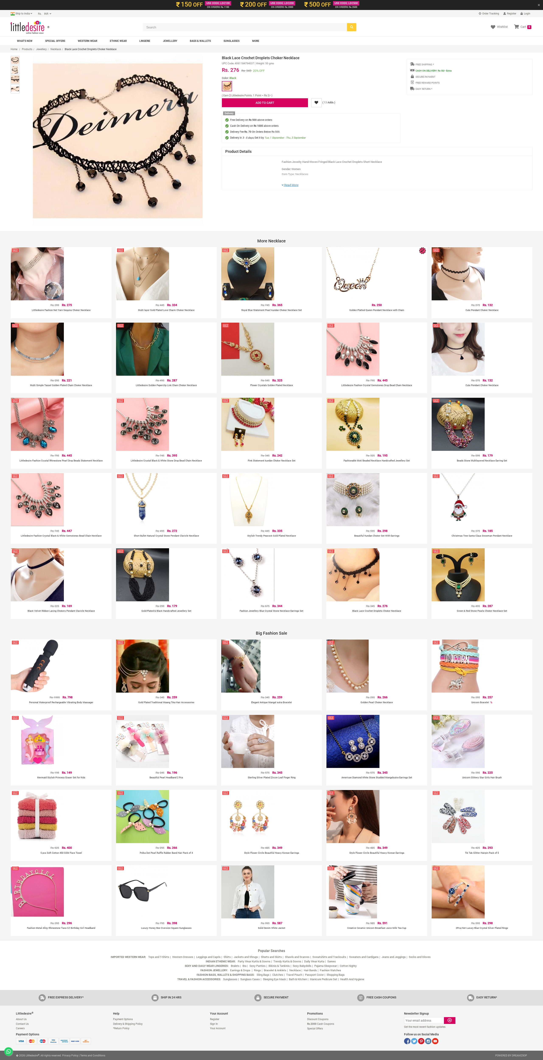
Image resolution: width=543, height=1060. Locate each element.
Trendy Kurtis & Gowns (287, 961)
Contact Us (22, 1023)
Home (14, 49)
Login (526, 13)
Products (27, 49)
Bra (244, 966)
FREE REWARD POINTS (428, 82)
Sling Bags (263, 975)
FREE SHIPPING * (425, 64)
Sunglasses (231, 40)
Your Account (217, 1028)
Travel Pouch (294, 975)
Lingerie (144, 40)
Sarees (331, 961)
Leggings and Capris (208, 957)
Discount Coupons (317, 1019)
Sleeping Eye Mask (274, 979)
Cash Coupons (320, 1023)
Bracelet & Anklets (275, 970)
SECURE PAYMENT (425, 76)
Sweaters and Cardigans (364, 957)
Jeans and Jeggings (394, 957)
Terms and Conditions (92, 1055)
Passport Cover (314, 975)
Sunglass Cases (250, 979)
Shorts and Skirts (271, 957)
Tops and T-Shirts (158, 957)
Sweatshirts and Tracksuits (329, 957)
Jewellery (170, 40)
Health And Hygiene (352, 979)
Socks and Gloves (420, 957)
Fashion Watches (330, 970)
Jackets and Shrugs (246, 957)
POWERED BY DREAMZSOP (511, 1055)
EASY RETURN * (424, 88)
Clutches (277, 975)
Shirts (227, 957)
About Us (21, 1019)
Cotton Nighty (348, 966)
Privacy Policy (70, 1055)
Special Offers (55, 40)
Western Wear (87, 40)
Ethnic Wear (118, 40)
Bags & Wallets (200, 40)
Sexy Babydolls (302, 966)
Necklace (55, 49)
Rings (257, 970)
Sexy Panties (257, 966)
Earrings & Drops (240, 970)
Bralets (235, 966)
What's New (24, 40)
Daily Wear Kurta (314, 961)
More (255, 40)
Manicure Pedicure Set (323, 979)
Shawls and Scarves (297, 957)
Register (511, 13)
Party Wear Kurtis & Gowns (254, 961)
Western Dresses (182, 957)
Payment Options (123, 1019)
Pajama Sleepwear (325, 966)
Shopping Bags (336, 975)
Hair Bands (310, 970)
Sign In (214, 1023)
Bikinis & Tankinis (279, 966)
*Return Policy (121, 1028)
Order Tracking (490, 13)
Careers (20, 1028)
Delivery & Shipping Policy (128, 1023)
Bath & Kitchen (298, 979)
